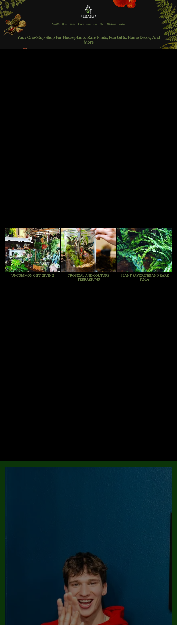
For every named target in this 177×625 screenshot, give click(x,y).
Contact (122, 24)
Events (81, 24)
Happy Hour (91, 24)
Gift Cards (111, 24)
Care (102, 24)
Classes (72, 24)
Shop (64, 24)
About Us (55, 24)
